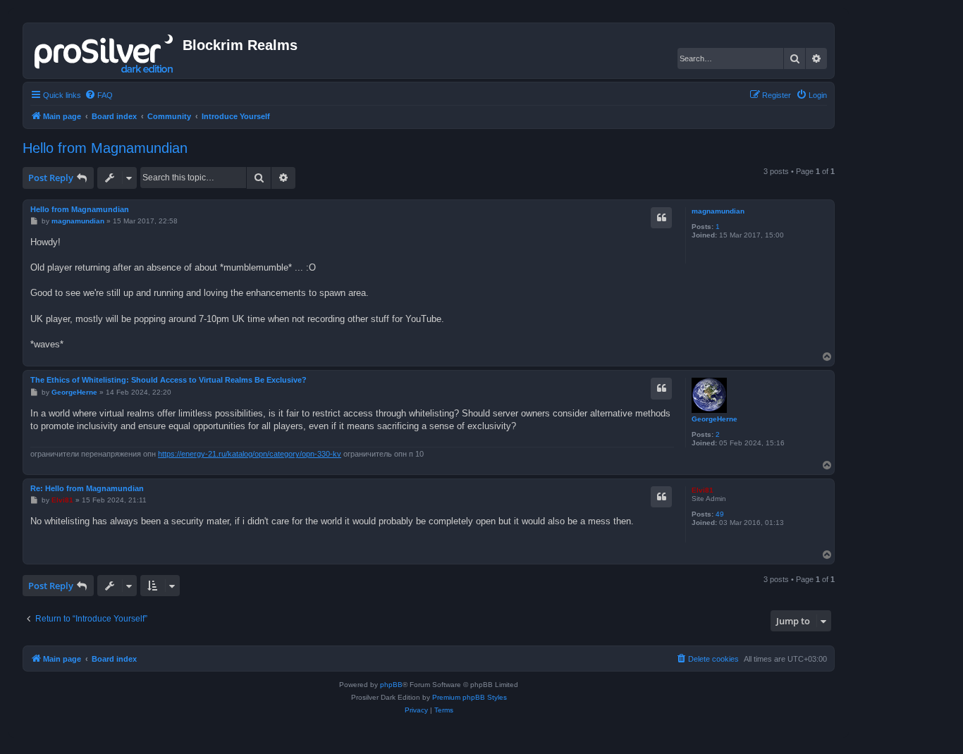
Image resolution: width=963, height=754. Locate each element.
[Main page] (105, 51)
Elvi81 (702, 490)
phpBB (391, 684)
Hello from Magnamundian (105, 148)
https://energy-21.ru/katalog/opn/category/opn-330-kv (249, 454)
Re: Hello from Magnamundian (87, 488)
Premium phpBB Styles (469, 697)
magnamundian (718, 211)
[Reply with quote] (661, 217)
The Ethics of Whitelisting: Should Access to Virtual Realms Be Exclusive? (168, 380)
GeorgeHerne (714, 419)
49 (720, 514)
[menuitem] (99, 95)
